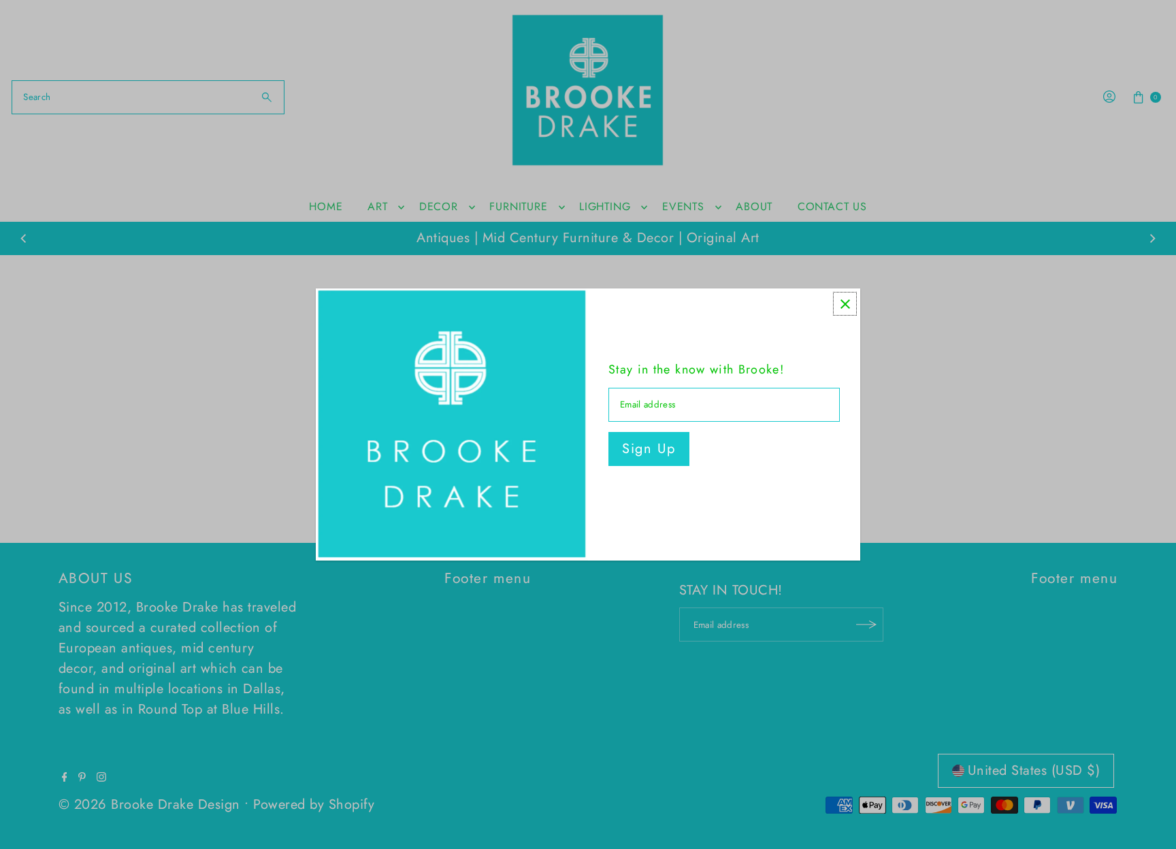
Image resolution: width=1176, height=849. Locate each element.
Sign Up (649, 449)
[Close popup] (845, 304)
